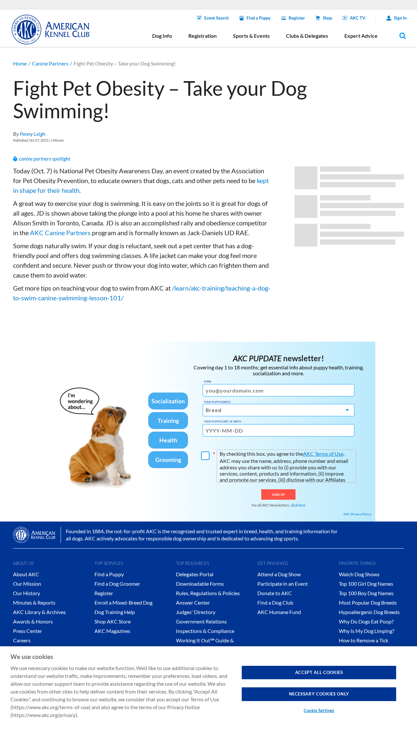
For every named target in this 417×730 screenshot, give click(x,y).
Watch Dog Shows (359, 574)
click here (298, 505)
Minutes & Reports (34, 602)
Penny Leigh (32, 134)
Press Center (27, 631)
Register (297, 18)
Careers (22, 640)
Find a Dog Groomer (117, 583)
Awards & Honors (33, 621)
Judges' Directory (195, 612)
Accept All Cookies (319, 672)
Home (20, 63)
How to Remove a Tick (363, 640)
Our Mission (27, 583)
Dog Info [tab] (162, 36)
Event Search (216, 18)
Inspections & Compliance (205, 631)
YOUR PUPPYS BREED (217, 402)
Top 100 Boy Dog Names (366, 593)
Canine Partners (50, 63)
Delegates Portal (194, 574)
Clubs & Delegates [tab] (307, 36)
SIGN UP (278, 494)
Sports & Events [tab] (251, 36)
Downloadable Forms (200, 583)
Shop (327, 18)
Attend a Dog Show (279, 574)
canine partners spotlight (44, 158)
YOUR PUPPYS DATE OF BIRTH (222, 421)
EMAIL (207, 381)
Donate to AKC (274, 593)
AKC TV (357, 18)
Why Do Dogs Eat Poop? (366, 621)
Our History (26, 593)
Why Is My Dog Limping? (366, 631)
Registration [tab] (202, 36)
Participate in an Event (282, 583)
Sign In (400, 18)
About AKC (26, 574)
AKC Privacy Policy (357, 514)
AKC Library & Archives (39, 612)
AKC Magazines (112, 631)
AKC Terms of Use (323, 454)
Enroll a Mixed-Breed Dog (123, 602)
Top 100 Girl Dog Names (366, 583)
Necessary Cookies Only (319, 693)
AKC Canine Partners (60, 232)
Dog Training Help (114, 612)
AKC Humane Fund (279, 612)
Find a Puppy (259, 18)
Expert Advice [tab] (361, 36)
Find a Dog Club (275, 602)
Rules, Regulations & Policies (208, 593)
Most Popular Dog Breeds (368, 602)
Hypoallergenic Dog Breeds (369, 612)
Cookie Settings (319, 710)
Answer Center (193, 602)
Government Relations (201, 621)
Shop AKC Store (112, 621)
